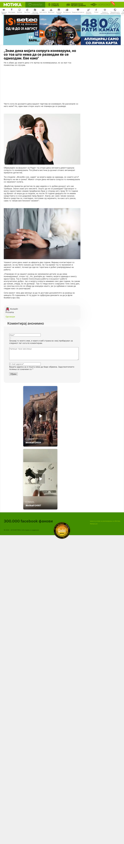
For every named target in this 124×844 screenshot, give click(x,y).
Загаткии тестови (35, 13)
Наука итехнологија (105, 13)
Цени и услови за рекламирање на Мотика (105, 521)
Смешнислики (59, 13)
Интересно (67, 12)
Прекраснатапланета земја (115, 13)
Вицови (19, 12)
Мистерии (11, 12)
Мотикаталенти (88, 13)
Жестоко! (51, 12)
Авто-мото (43, 12)
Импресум (93, 524)
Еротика (27, 12)
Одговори (10, 316)
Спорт (96, 12)
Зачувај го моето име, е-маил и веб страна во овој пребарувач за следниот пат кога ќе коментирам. (41, 341)
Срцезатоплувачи (78, 12)
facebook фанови (28, 521)
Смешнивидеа (4, 13)
